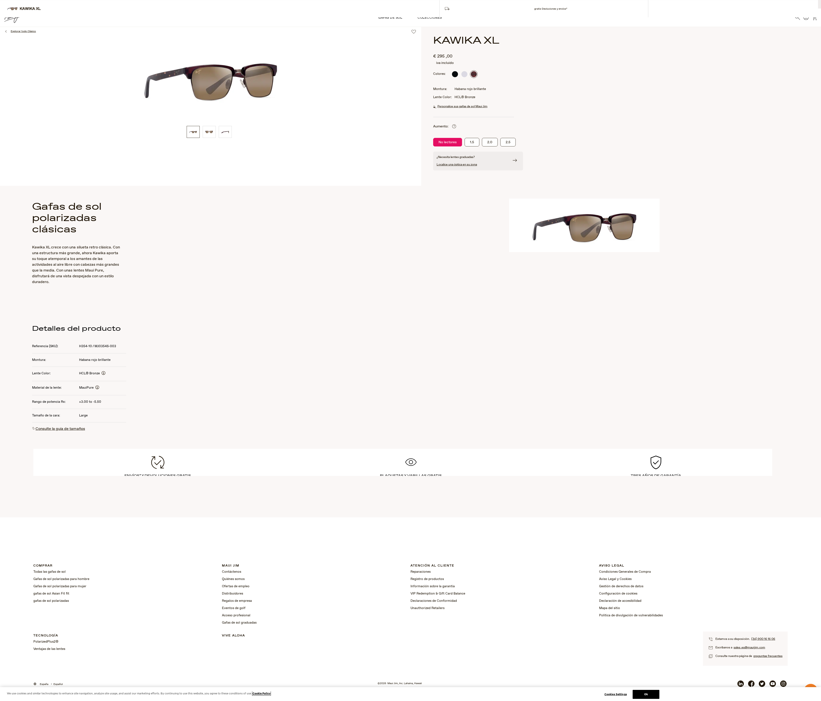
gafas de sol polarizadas (51, 601)
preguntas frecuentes (768, 656)
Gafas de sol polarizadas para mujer (59, 586)
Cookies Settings (615, 694)
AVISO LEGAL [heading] (611, 566)
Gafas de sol (390, 17)
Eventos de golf (233, 608)
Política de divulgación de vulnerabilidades (631, 615)
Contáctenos (231, 572)
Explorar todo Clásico (23, 31)
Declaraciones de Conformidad (433, 601)
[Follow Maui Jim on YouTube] (772, 685)
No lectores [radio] (448, 142)
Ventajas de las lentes (49, 649)
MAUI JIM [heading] (230, 566)
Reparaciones (420, 572)
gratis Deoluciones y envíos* (550, 9)
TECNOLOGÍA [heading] (45, 636)
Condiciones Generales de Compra (625, 572)
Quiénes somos (233, 579)
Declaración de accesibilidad (620, 601)
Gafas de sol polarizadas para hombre (61, 579)
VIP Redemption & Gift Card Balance (437, 594)
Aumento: (440, 126)
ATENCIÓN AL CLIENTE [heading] (432, 566)
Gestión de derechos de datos (621, 586)
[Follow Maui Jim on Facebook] (751, 685)
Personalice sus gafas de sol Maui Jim (462, 106)
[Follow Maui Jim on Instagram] (783, 685)
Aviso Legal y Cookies (615, 579)
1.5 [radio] (472, 142)
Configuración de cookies (618, 594)
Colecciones (430, 17)
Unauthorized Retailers (427, 608)
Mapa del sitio (609, 608)
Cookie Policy (261, 693)
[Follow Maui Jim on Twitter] (762, 685)
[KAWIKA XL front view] (209, 132)
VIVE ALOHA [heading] (233, 636)
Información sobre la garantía (432, 586)
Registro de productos (427, 579)
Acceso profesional (236, 615)
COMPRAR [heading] (43, 566)
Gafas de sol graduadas (239, 623)
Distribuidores (232, 594)
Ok (646, 694)
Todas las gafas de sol (49, 572)
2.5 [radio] (508, 142)
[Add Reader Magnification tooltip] (454, 126)
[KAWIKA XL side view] (225, 132)
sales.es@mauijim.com (749, 647)
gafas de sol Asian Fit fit (51, 594)
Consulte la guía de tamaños (60, 428)
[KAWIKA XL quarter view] (193, 132)
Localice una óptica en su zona (457, 165)
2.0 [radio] (489, 142)
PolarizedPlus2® (45, 642)
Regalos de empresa (237, 601)
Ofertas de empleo (236, 586)
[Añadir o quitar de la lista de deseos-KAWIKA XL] (414, 32)
